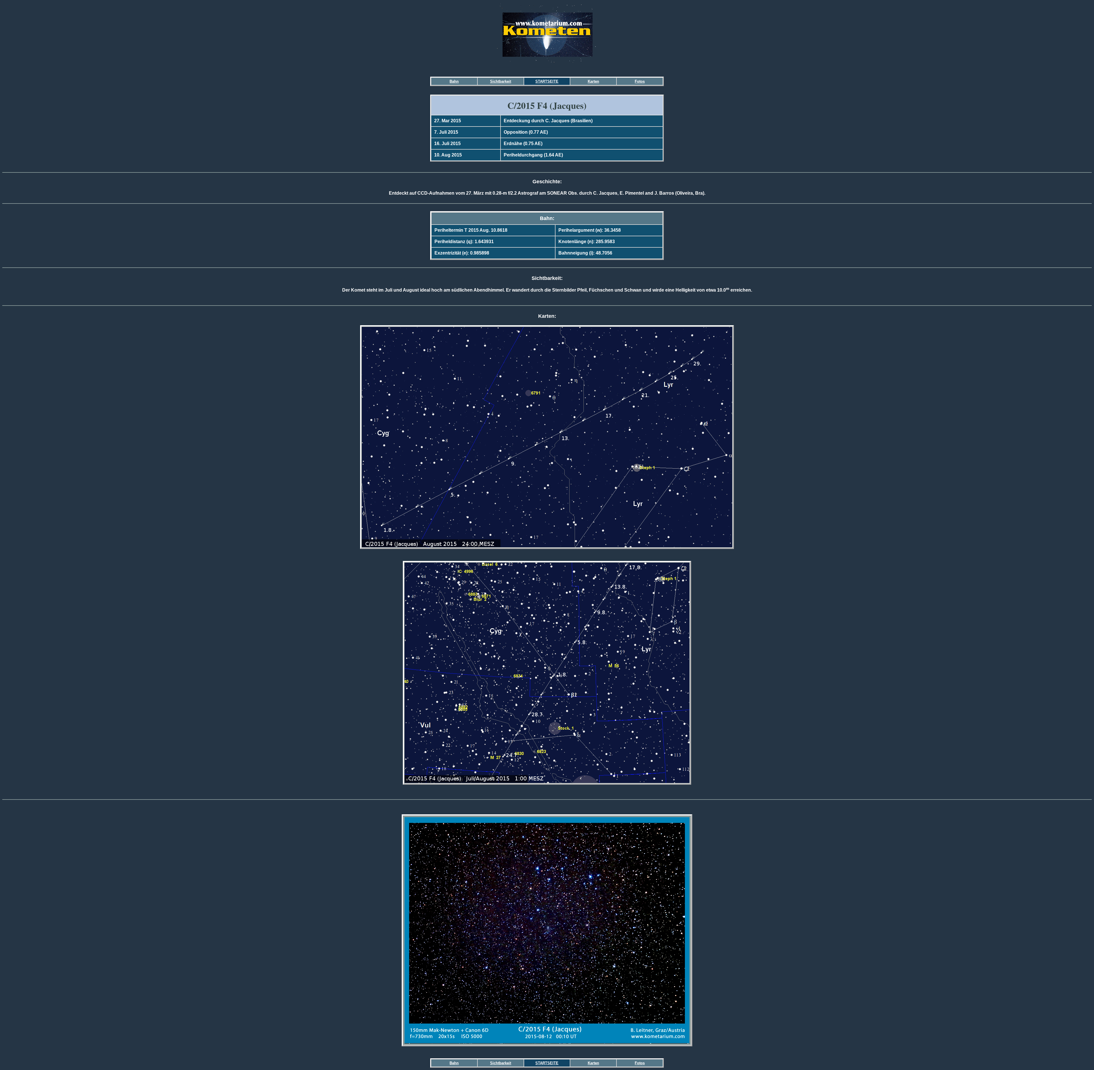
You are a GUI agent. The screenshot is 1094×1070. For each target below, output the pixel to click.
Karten (593, 81)
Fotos (640, 81)
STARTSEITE (546, 81)
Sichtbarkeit (500, 81)
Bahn (454, 81)
